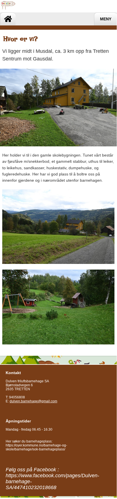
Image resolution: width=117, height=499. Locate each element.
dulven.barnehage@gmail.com (33, 401)
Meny (105, 19)
